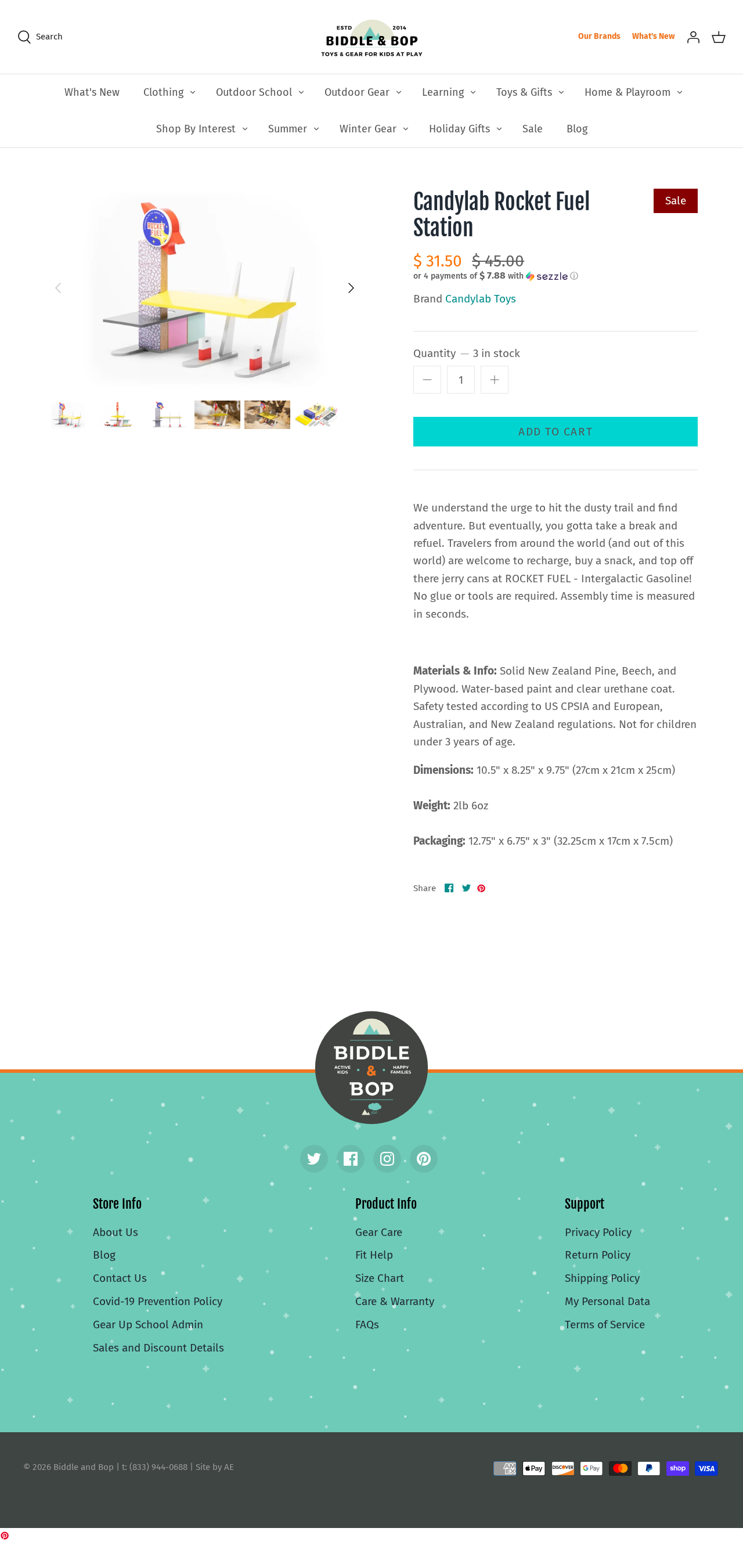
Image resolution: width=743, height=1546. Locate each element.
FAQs (367, 1324)
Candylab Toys (480, 298)
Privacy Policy (598, 1232)
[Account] (693, 36)
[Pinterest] (424, 1159)
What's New (653, 36)
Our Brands (599, 36)
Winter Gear (368, 128)
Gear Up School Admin (148, 1324)
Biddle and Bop (371, 1068)
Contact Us (120, 1278)
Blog (577, 128)
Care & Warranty (394, 1301)
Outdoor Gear (356, 92)
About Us (115, 1232)
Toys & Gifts (524, 92)
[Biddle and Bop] (371, 37)
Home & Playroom (627, 92)
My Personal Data (607, 1301)
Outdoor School (254, 92)
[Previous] (58, 288)
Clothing (163, 92)
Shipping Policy (602, 1278)
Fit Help (374, 1255)
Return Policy (597, 1255)
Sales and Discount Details (158, 1347)
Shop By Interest (196, 128)
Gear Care (378, 1232)
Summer (287, 128)
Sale (532, 128)
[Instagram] (387, 1159)
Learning (443, 92)
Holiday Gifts (459, 128)
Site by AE (215, 1467)
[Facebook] (351, 1159)
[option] (204, 288)
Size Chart (379, 1278)
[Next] (351, 288)
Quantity (466, 353)
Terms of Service (605, 1324)
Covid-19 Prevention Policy (157, 1301)
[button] (495, 276)
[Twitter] (314, 1159)
